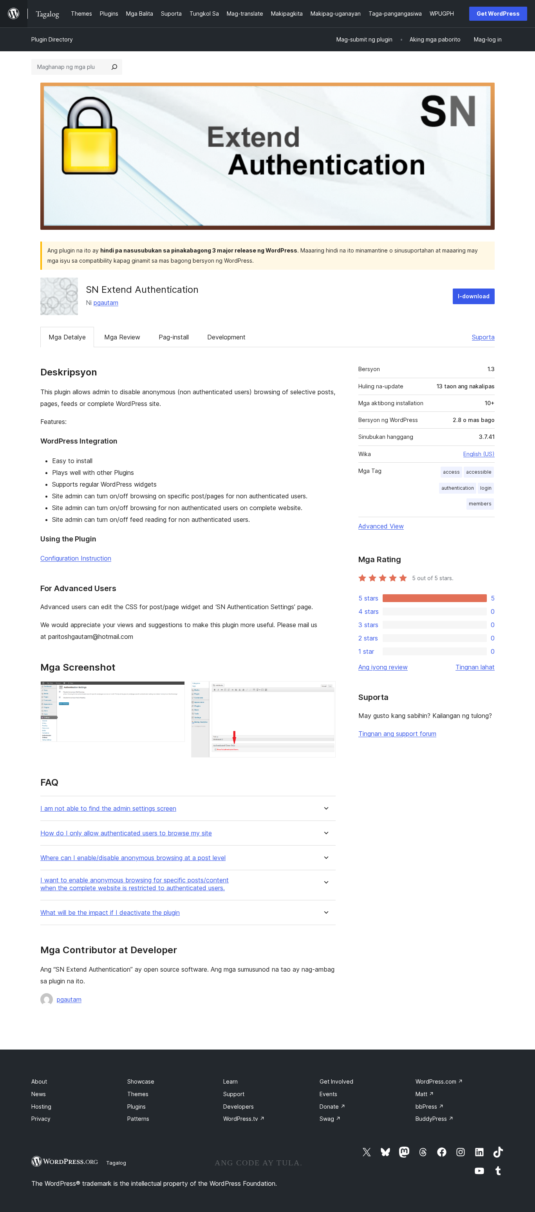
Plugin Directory (52, 39)
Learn (230, 1081)
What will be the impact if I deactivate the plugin (110, 912)
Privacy (41, 1118)
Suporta (483, 337)
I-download (474, 296)
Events (328, 1094)
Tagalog (116, 1163)
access (451, 472)
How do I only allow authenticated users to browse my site (126, 833)
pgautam (106, 303)
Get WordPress (498, 13)
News (38, 1094)
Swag (330, 1118)
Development (226, 337)
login (486, 488)
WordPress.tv (244, 1118)
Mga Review (122, 337)
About (39, 1081)
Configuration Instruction (75, 558)
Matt (425, 1094)
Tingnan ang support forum (397, 734)
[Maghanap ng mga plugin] (114, 67)
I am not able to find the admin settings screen (108, 808)
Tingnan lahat (475, 667)
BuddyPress (435, 1118)
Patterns (138, 1118)
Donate (332, 1106)
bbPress (430, 1106)
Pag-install (174, 337)
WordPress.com (439, 1081)
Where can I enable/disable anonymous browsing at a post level (133, 858)
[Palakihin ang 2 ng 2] (325, 692)
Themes (137, 1094)
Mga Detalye (67, 337)
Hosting (41, 1106)
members (480, 504)
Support (233, 1094)
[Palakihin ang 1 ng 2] (174, 692)
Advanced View (381, 526)
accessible (479, 472)
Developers (238, 1106)
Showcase (140, 1081)
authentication (457, 488)
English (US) (479, 454)
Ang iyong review (383, 667)
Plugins (136, 1106)
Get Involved (336, 1081)
